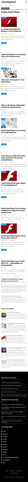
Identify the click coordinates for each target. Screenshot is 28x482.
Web (4, 462)
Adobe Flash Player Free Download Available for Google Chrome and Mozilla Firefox (13, 210)
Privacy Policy (14, 473)
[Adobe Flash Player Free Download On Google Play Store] (9, 123)
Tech (4, 454)
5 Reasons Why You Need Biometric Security (16, 347)
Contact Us (12, 470)
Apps (3, 119)
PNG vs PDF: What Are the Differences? (15, 335)
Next (16, 277)
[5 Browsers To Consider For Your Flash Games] (9, 73)
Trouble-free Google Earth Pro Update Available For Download (13, 286)
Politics (5, 447)
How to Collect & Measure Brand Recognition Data (11, 385)
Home (6, 470)
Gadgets (5, 436)
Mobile (4, 441)
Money (4, 444)
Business (5, 434)
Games (5, 439)
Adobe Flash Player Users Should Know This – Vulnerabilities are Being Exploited (13, 263)
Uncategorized (6, 460)
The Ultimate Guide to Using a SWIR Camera (10, 382)
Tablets (5, 452)
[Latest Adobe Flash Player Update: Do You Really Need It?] (9, 176)
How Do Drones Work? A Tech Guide (8, 391)
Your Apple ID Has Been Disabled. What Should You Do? (12, 404)
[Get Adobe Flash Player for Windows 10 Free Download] (9, 22)
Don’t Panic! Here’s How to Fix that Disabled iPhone (11, 296)
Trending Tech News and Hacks (10, 457)
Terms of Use (19, 470)
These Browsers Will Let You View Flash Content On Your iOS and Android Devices (13, 158)
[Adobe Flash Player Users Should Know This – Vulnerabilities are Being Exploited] (9, 254)
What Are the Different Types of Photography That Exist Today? (14, 395)
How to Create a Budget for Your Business (16, 360)
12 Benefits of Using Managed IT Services (9, 388)
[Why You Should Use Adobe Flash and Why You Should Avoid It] (9, 98)
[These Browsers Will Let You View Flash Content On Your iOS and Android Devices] (9, 148)
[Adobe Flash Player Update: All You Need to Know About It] (9, 228)
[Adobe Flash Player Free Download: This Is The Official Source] (9, 47)
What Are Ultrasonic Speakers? (13, 312)
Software (4, 17)
